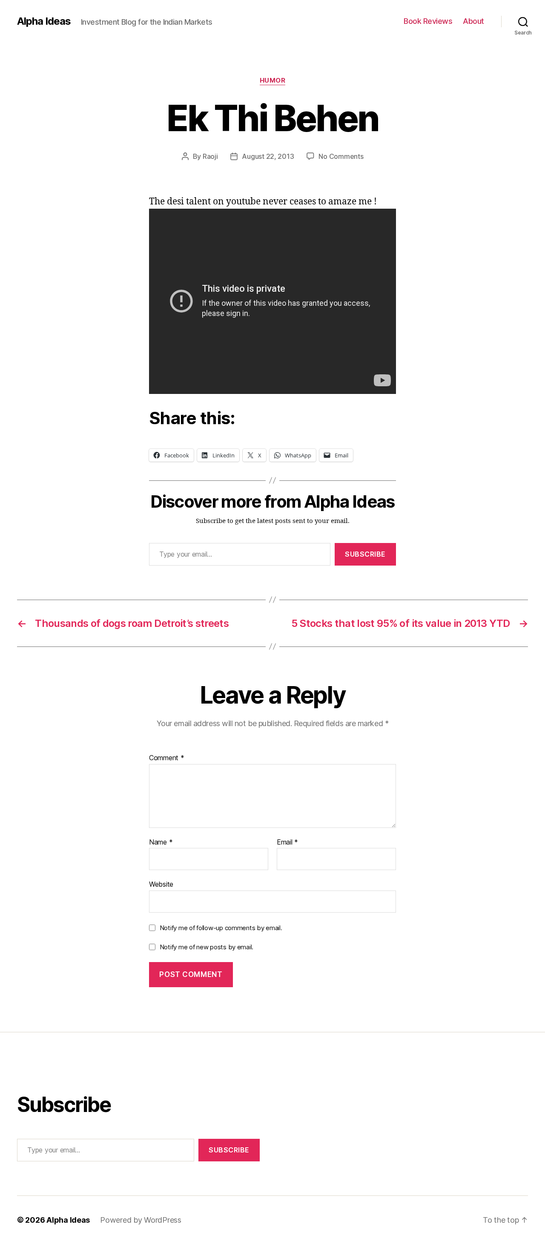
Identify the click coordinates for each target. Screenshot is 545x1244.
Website (161, 884)
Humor (273, 80)
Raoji (210, 156)
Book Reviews (428, 21)
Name (160, 842)
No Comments (340, 156)
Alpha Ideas (44, 21)
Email (287, 842)
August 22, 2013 (268, 156)
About (473, 21)
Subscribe (365, 554)
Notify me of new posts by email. (206, 947)
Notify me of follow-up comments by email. (221, 928)
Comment (166, 758)
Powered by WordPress (140, 1219)
